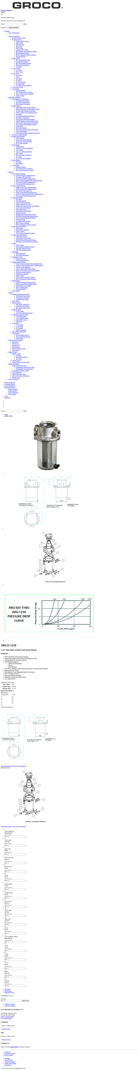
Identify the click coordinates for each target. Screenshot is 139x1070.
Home (6, 414)
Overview (7, 989)
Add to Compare (10, 1006)
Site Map (7, 1058)
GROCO (4, 27)
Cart (3, 12)
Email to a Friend (10, 1004)
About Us (7, 1052)
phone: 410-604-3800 (7, 1016)
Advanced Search (10, 1062)
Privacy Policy (9, 1055)
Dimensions (8, 991)
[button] (10, 387)
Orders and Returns (10, 1063)
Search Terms (9, 1060)
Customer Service (10, 1053)
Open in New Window (19, 766)
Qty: (6, 836)
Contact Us (8, 1065)
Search (3, 24)
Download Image (6, 766)
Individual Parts (9, 992)
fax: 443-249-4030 (6, 1018)
